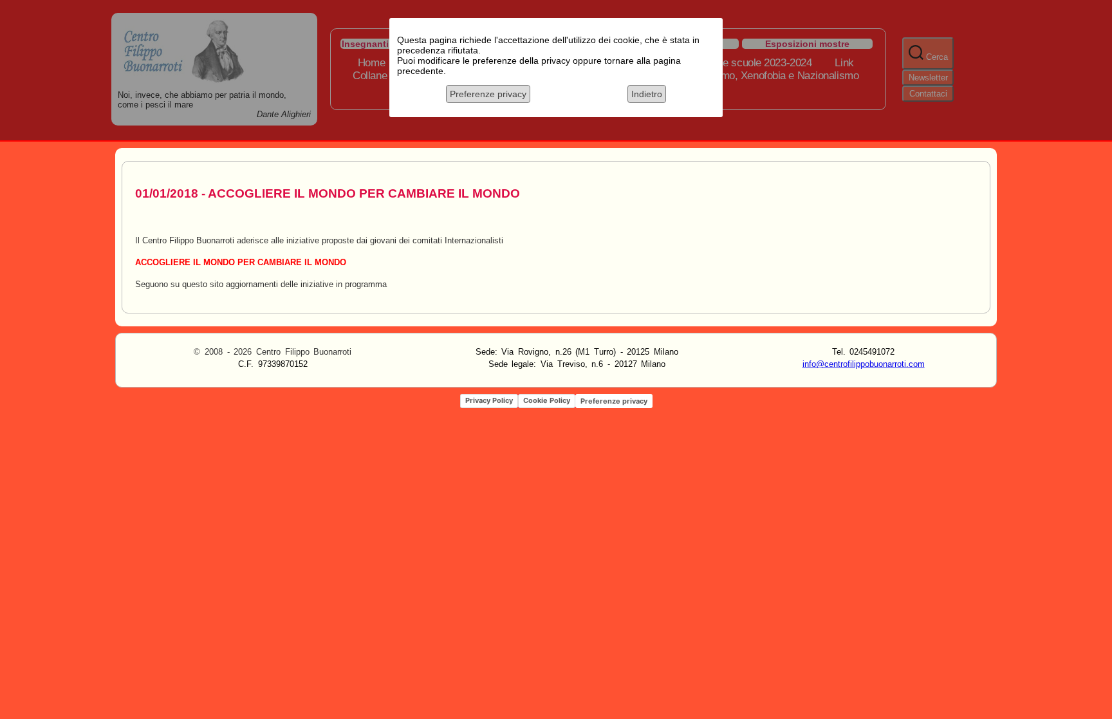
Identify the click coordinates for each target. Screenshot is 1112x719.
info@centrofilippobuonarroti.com (863, 364)
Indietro (646, 94)
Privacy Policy (489, 400)
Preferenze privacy (488, 94)
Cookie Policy (546, 400)
